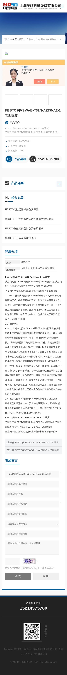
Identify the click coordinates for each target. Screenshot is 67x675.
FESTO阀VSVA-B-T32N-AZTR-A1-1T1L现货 (37, 442)
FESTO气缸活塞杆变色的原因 (21, 209)
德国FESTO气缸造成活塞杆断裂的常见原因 (29, 219)
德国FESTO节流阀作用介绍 (20, 238)
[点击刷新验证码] (29, 561)
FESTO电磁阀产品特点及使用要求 (24, 228)
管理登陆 (38, 662)
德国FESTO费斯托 (47, 39)
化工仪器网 (26, 662)
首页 (21, 39)
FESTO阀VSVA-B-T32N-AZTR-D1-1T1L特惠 (37, 450)
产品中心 (30, 39)
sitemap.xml (51, 662)
